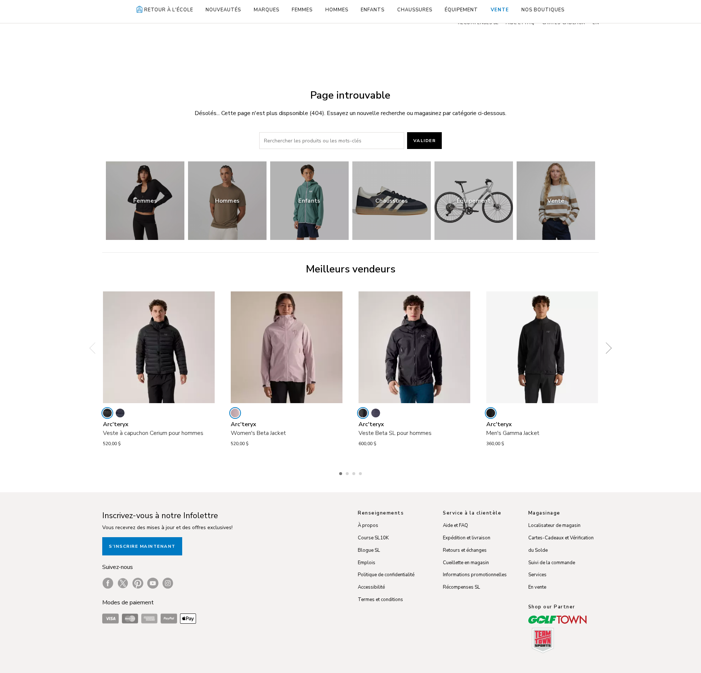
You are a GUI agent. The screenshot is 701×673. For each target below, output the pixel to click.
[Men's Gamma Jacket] (542, 347)
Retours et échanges (465, 550)
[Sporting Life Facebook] (108, 583)
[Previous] (95, 348)
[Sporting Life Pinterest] (137, 583)
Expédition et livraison (466, 538)
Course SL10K (373, 538)
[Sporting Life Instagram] (167, 583)
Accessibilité (371, 587)
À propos (368, 525)
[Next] (606, 348)
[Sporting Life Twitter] (123, 583)
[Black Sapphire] (120, 413)
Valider (424, 141)
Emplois (366, 562)
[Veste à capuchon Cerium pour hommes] (159, 347)
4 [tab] (361, 472)
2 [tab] (348, 472)
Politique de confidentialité (386, 574)
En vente (537, 587)
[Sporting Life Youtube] (152, 583)
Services (537, 574)
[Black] (107, 413)
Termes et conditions (380, 599)
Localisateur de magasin (554, 525)
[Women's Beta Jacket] (286, 347)
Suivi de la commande (551, 562)
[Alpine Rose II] (235, 413)
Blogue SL (369, 550)
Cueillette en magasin (466, 562)
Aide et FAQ (455, 525)
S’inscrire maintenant (142, 546)
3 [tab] (354, 472)
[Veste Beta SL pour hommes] (414, 347)
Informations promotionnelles (475, 574)
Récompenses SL (461, 587)
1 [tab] (341, 472)
